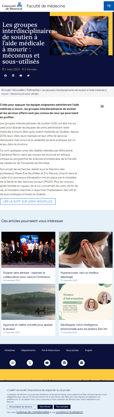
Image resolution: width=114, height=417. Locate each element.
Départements (28, 350)
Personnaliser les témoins (21, 407)
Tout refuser (45, 406)
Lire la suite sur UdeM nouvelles (28, 201)
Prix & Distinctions (51, 350)
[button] (5, 75)
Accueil (5, 90)
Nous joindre (72, 350)
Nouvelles (19, 90)
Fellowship (33, 90)
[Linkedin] (64, 363)
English (88, 350)
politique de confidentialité (32, 412)
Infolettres (10, 350)
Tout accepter (62, 406)
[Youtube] (47, 363)
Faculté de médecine (46, 5)
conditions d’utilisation (69, 412)
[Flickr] (82, 363)
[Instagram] (13, 363)
